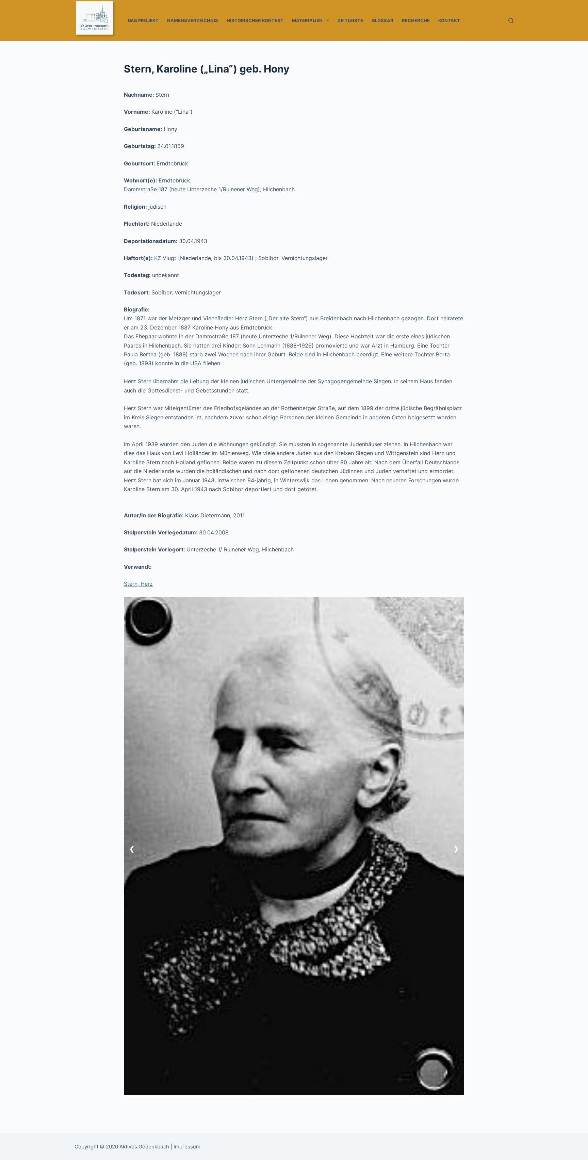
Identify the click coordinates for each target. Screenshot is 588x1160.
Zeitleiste (350, 20)
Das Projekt (143, 20)
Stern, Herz (138, 583)
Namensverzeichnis (192, 20)
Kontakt (449, 20)
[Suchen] (510, 20)
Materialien (307, 20)
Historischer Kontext (255, 20)
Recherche (416, 20)
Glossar (382, 20)
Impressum (187, 1146)
